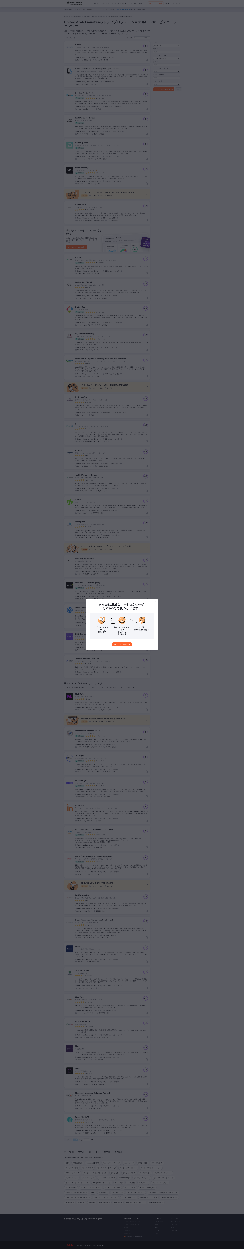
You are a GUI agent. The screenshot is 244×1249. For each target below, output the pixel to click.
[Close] (155, 601)
